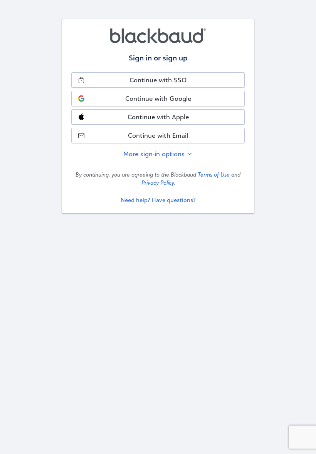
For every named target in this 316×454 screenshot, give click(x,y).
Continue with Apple (158, 117)
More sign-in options (155, 154)
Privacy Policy (157, 182)
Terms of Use (214, 174)
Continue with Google (158, 98)
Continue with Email (158, 135)
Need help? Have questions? (158, 200)
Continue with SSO (158, 80)
